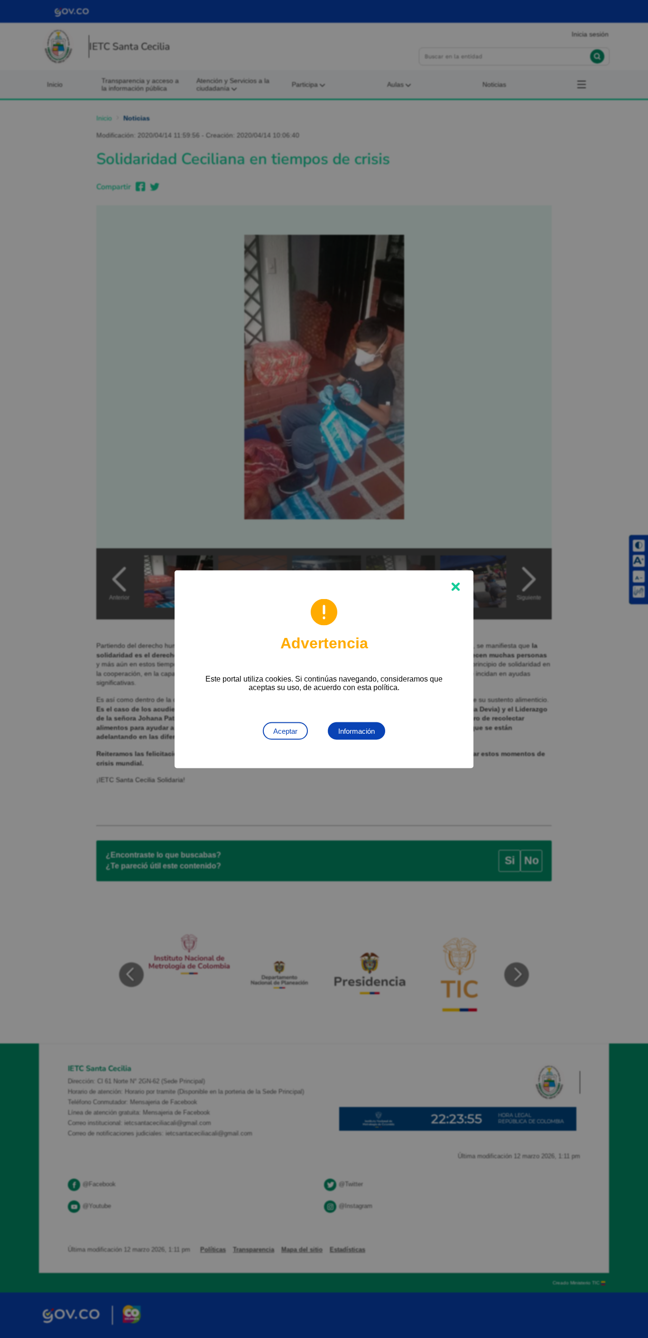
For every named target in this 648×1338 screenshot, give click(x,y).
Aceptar (285, 731)
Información (356, 731)
